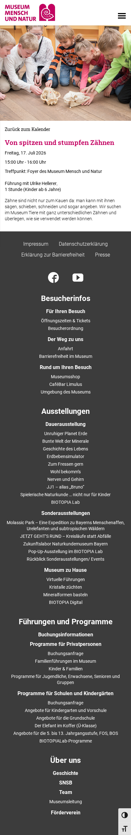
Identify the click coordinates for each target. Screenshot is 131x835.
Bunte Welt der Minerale (65, 441)
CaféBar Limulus (65, 384)
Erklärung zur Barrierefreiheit (53, 255)
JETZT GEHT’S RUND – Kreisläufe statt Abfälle (65, 536)
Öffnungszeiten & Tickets (65, 320)
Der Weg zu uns (65, 339)
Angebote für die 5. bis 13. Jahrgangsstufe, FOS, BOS (65, 733)
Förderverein (65, 813)
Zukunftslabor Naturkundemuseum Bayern (65, 543)
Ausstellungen (65, 411)
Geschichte (65, 773)
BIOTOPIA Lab (65, 502)
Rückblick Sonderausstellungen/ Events (65, 559)
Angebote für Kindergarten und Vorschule (66, 710)
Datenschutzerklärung (83, 244)
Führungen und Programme (66, 621)
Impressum (35, 244)
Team (65, 792)
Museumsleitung (65, 801)
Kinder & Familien (66, 668)
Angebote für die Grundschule (65, 718)
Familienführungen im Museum (65, 661)
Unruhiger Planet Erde (65, 433)
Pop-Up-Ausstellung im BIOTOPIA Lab (65, 551)
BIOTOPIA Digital (65, 602)
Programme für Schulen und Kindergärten (65, 693)
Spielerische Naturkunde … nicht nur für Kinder (65, 494)
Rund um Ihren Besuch (66, 367)
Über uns (65, 760)
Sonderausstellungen (65, 513)
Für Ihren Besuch (65, 311)
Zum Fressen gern (65, 464)
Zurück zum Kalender (27, 129)
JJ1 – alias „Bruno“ (65, 486)
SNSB (65, 783)
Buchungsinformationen (65, 635)
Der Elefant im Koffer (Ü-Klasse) (66, 725)
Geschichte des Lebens (65, 448)
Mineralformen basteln (65, 594)
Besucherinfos (65, 298)
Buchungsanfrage (65, 653)
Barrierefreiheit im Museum (65, 356)
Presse (102, 255)
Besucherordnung (65, 328)
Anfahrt (65, 348)
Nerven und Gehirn (65, 479)
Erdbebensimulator (65, 456)
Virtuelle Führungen (65, 579)
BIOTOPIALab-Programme (65, 740)
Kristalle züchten (65, 587)
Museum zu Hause (65, 570)
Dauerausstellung (65, 424)
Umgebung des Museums (66, 391)
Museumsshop (65, 376)
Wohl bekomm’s (65, 471)
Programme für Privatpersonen (65, 644)
